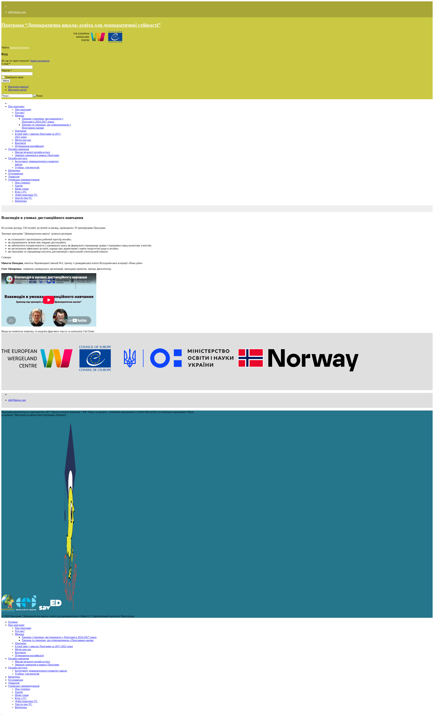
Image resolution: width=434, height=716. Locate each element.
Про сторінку (22, 182)
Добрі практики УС (26, 194)
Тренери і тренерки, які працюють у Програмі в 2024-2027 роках (42, 120)
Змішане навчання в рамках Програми (37, 155)
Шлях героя (21, 188)
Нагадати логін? (17, 89)
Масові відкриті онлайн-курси (32, 152)
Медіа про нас (23, 140)
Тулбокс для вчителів (27, 167)
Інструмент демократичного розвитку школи (41, 670)
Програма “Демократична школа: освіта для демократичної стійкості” (81, 25)
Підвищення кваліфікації (29, 146)
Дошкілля (13, 176)
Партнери (20, 130)
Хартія (19, 185)
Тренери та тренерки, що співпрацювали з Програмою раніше (58, 640)
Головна (13, 621)
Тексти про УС (23, 197)
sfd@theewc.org (17, 12)
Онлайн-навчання (18, 149)
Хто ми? (20, 112)
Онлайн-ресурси (17, 158)
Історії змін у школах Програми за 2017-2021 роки (44, 646)
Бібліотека (14, 170)
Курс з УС (21, 191)
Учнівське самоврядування (23, 179)
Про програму (16, 106)
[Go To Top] (1, 713)
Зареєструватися (19, 47)
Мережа (19, 115)
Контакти (20, 143)
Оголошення (15, 173)
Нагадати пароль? (18, 86)
